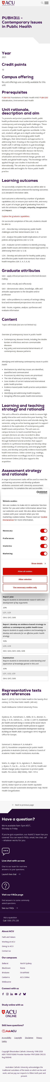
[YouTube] (16, 994)
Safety (4, 1041)
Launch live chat (9, 874)
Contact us (6, 951)
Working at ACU (8, 941)
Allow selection (25, 579)
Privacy (39, 1038)
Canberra (6, 977)
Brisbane (5, 972)
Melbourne (6, 981)
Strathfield (24, 972)
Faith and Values (8, 937)
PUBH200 (43, 97)
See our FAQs (8, 908)
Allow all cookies (25, 571)
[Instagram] (7, 994)
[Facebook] (3, 994)
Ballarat (5, 963)
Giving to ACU (7, 946)
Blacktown (6, 968)
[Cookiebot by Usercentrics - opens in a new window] (36, 492)
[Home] (12, 6)
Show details (36, 563)
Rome (22, 968)
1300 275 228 (13, 920)
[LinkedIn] (11, 994)
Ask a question (10, 917)
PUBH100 (6, 97)
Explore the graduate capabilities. (16, 216)
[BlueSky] (24, 994)
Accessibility (6, 1038)
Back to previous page (24, 805)
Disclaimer (29, 1038)
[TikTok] (20, 994)
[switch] (43, 538)
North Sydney (26, 963)
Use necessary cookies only (25, 587)
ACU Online (24, 977)
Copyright (18, 1038)
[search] (42, 3)
